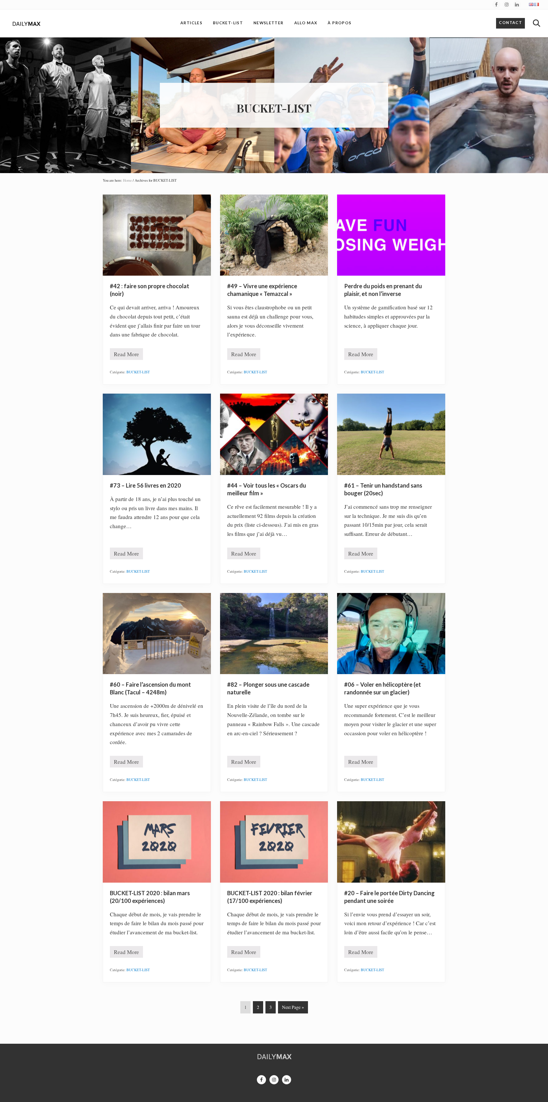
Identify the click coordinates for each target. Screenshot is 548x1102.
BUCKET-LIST (138, 371)
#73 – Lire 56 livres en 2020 (145, 485)
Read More (126, 355)
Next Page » (293, 1008)
